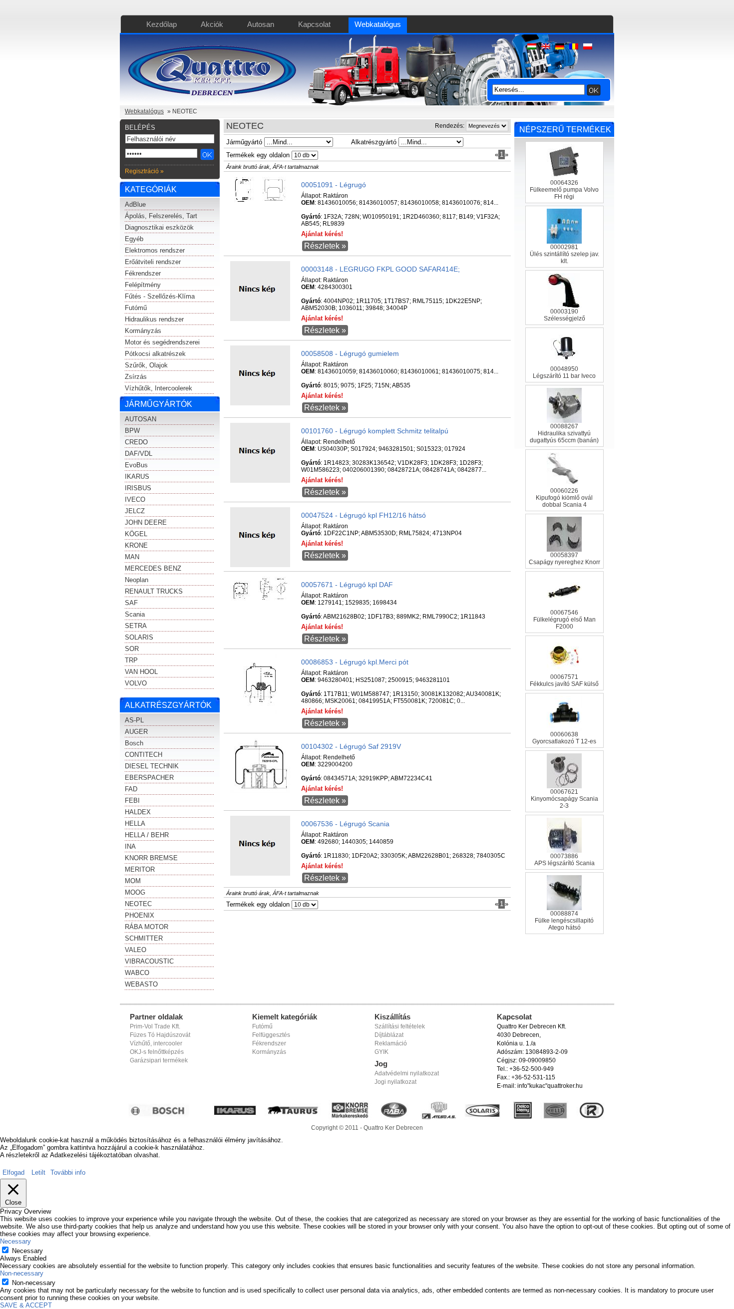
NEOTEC (138, 904)
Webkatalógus (378, 24)
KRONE (136, 545)
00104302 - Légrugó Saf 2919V (351, 746)
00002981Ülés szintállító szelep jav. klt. (564, 254)
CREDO (136, 442)
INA (130, 846)
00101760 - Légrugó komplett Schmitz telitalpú (374, 431)
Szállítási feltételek (399, 1026)
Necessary (27, 1251)
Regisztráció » (144, 171)
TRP (131, 660)
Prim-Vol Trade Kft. (155, 1026)
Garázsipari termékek (159, 1060)
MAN (132, 557)
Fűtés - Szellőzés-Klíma (160, 296)
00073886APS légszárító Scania (564, 860)
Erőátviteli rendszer (153, 262)
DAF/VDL (138, 453)
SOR (132, 649)
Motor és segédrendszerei (162, 342)
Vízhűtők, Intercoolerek (158, 388)
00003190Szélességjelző (564, 315)
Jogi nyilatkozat (395, 1081)
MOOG (135, 892)
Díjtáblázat (388, 1034)
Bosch (134, 743)
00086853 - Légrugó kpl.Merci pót (354, 662)
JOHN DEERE (146, 522)
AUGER (136, 731)
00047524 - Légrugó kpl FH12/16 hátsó (363, 515)
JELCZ (135, 511)
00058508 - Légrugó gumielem (350, 353)
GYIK (381, 1051)
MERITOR (140, 869)
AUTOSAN (140, 419)
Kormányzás (143, 330)
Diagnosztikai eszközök (159, 227)
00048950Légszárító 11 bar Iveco (564, 372)
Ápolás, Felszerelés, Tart (161, 216)
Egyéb (134, 239)
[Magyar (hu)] (531, 47)
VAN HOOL (141, 671)
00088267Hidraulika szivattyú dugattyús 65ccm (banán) (564, 433)
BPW (132, 430)
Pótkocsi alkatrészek (155, 353)
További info (67, 1172)
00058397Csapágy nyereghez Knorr (564, 559)
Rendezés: (449, 125)
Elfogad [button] (13, 1172)
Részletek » (325, 246)
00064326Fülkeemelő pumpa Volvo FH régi (564, 189)
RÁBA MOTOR (146, 927)
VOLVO (136, 683)
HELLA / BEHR (147, 835)
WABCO (137, 973)
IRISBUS (138, 488)
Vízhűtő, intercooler (156, 1043)
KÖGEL (136, 534)
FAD (131, 789)
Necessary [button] (15, 1241)
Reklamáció (390, 1043)
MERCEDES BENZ (153, 568)
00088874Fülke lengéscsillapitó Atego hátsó (564, 920)
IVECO (135, 499)
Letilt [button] (38, 1172)
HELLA (135, 823)
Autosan (260, 24)
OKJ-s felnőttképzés (157, 1051)
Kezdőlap (161, 24)
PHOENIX (139, 915)
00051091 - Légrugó (333, 185)
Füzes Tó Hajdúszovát (160, 1034)
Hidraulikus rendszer (154, 319)
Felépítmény (143, 285)
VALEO (135, 950)
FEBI (132, 800)
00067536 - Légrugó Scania (345, 824)
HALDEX (138, 812)
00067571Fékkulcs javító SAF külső (564, 680)
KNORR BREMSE (151, 858)
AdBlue (135, 204)
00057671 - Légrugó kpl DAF (347, 585)
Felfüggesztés (271, 1034)
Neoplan (136, 580)
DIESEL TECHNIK (152, 766)
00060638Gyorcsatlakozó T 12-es (564, 738)
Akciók (212, 24)
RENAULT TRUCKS (154, 591)
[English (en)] (545, 47)
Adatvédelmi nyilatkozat (406, 1073)
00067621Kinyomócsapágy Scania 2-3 (564, 798)
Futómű (136, 308)
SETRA (136, 626)
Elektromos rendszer (155, 250)
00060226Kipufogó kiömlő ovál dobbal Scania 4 (564, 497)
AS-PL (134, 720)
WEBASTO (141, 984)
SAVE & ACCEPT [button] (26, 1305)
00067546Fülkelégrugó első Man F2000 (564, 619)
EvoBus (136, 465)
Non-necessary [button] (21, 1273)
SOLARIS (139, 637)
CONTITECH (143, 754)
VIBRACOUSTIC (149, 961)
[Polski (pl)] (587, 47)
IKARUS (137, 476)
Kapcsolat (314, 24)
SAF (131, 603)
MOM (133, 881)
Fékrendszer (143, 273)
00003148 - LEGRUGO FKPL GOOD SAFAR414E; (380, 269)
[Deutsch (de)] (559, 47)
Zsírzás (136, 376)
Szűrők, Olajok (146, 365)
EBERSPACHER (149, 777)
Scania (135, 614)
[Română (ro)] (573, 47)
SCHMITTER (144, 938)
